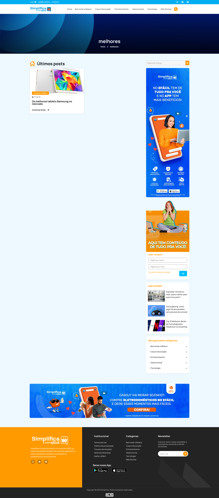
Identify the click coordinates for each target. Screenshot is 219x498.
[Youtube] (182, 2)
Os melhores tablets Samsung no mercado (52, 103)
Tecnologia (152, 9)
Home (69, 9)
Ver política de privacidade (159, 272)
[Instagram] (177, 2)
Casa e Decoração (103, 9)
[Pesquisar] (187, 63)
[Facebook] (187, 2)
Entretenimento (122, 9)
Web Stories (166, 9)
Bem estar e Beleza (83, 9)
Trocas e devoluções (103, 449)
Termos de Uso (100, 442)
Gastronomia (138, 9)
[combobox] (165, 63)
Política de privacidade (103, 446)
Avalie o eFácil (100, 456)
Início (103, 46)
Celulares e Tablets (40, 93)
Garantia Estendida (102, 452)
